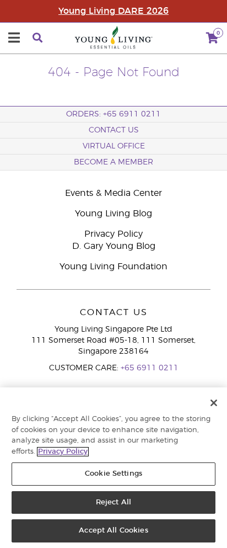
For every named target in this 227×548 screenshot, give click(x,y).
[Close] (214, 403)
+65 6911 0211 (150, 368)
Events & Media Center (113, 193)
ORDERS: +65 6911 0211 (113, 114)
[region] (113, 467)
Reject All (113, 502)
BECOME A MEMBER (113, 162)
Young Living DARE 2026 (113, 11)
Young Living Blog (113, 213)
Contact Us (114, 130)
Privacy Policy (113, 234)
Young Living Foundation (113, 266)
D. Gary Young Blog (113, 246)
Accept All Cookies (113, 530)
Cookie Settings (113, 473)
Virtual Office (114, 146)
